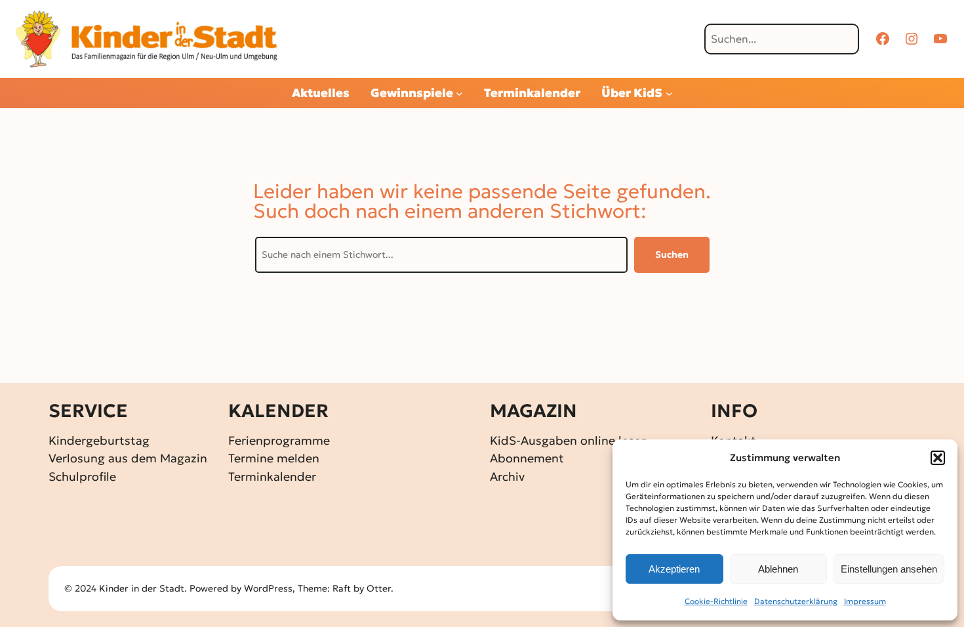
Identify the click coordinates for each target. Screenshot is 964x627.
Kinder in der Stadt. (143, 588)
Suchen (672, 254)
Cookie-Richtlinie (716, 601)
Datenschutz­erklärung (795, 601)
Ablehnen (778, 569)
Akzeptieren (674, 569)
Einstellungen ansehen (889, 569)
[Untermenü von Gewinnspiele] (459, 93)
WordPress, (271, 588)
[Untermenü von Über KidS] (669, 93)
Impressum (865, 601)
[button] (937, 457)
